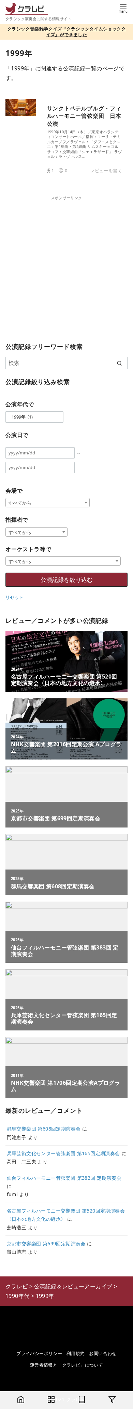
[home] (21, 1400)
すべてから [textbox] (20, 503)
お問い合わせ (102, 1353)
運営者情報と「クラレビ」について (66, 1365)
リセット (14, 597)
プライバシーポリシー (39, 1353)
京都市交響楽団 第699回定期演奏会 (46, 1243)
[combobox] (47, 502)
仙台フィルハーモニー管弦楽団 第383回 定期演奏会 (64, 1178)
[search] (119, 363)
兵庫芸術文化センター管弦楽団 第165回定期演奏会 (63, 1153)
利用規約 (75, 1353)
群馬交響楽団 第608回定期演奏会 (44, 1128)
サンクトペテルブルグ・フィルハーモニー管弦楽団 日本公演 (84, 116)
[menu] (123, 8)
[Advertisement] (66, 267)
